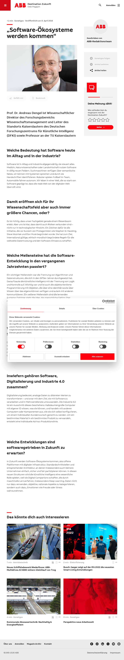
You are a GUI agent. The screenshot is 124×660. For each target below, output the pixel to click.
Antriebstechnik (20, 562)
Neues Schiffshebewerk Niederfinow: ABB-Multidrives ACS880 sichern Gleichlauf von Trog (31, 568)
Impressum (115, 653)
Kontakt (48, 644)
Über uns (8, 644)
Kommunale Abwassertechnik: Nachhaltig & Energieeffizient (29, 623)
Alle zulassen (97, 357)
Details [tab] (62, 309)
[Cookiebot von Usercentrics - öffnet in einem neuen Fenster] (104, 301)
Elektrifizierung (77, 562)
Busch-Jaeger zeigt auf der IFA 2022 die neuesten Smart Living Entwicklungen (88, 568)
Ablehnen (27, 357)
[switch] (48, 346)
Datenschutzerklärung (97, 653)
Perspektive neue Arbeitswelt (78, 622)
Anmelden (19, 644)
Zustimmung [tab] (25, 309)
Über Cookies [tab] (98, 309)
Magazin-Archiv (34, 644)
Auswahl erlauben (62, 357)
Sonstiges (18, 617)
